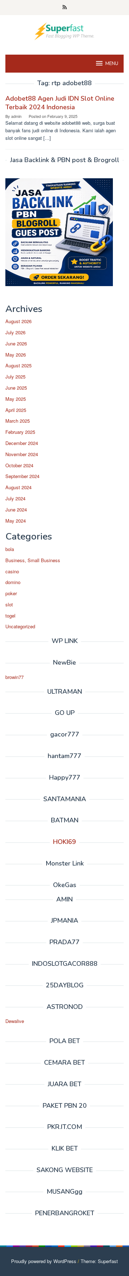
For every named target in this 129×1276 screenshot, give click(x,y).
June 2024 (16, 509)
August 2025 (18, 365)
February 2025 (20, 431)
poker (11, 593)
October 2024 (19, 465)
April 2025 (15, 410)
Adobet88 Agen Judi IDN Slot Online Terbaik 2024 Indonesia (59, 102)
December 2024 (21, 443)
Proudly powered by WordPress (43, 1261)
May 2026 (15, 354)
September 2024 (22, 476)
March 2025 (17, 420)
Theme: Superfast (99, 1261)
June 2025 (16, 387)
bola (9, 549)
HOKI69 (64, 841)
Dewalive (14, 1021)
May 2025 (15, 398)
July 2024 (15, 498)
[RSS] (64, 7)
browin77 (14, 677)
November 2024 (21, 454)
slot (9, 604)
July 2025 (15, 376)
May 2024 (15, 520)
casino (12, 571)
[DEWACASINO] (64, 30)
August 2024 (18, 487)
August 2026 (18, 321)
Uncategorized (20, 626)
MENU (111, 63)
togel (10, 615)
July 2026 (15, 332)
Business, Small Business (32, 560)
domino (12, 582)
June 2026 (16, 343)
